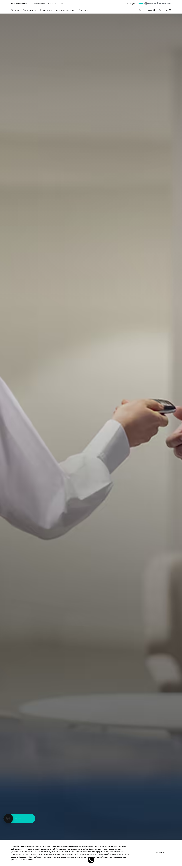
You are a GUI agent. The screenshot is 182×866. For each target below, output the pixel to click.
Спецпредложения (65, 10)
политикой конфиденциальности (60, 854)
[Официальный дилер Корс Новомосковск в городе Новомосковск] (157, 3)
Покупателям (29, 10)
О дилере (83, 10)
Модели (15, 10)
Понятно (160, 852)
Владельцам (46, 10)
